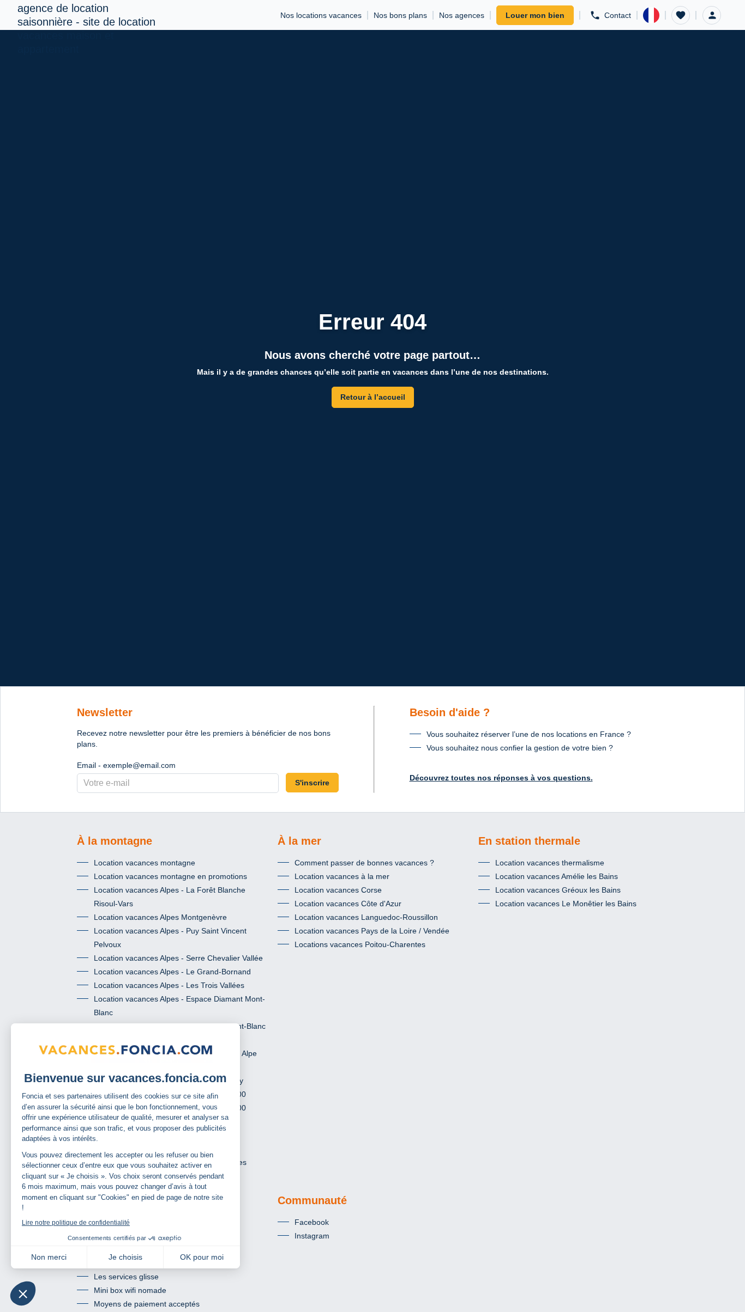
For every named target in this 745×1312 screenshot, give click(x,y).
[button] (680, 15)
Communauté (312, 1200)
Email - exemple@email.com (126, 765)
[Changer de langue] (651, 15)
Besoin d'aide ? (450, 712)
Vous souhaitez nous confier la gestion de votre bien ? (519, 747)
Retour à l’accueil (372, 397)
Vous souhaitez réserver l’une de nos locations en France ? (528, 734)
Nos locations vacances (321, 15)
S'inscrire (312, 782)
